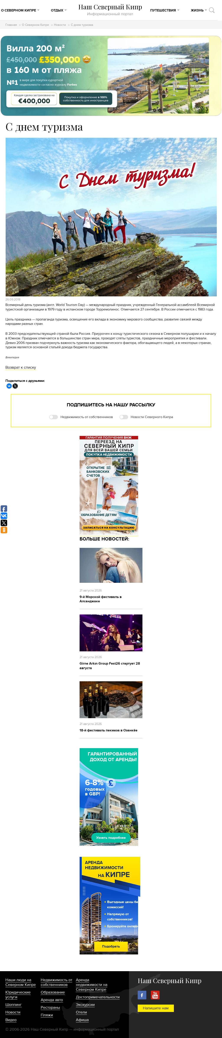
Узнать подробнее (111, 838)
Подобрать (111, 946)
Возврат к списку (20, 367)
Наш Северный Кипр (110, 9)
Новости (60, 25)
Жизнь (197, 10)
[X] (15, 386)
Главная (11, 25)
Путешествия (163, 10)
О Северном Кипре (18, 10)
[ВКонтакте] (9, 386)
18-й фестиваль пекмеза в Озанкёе (108, 730)
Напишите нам (156, 1008)
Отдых (57, 10)
